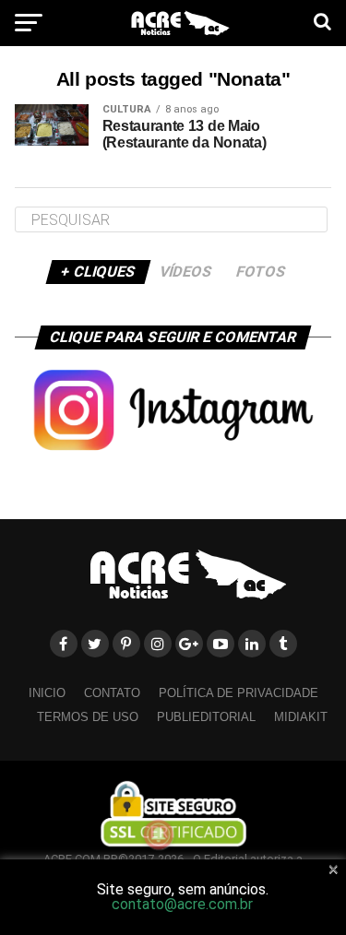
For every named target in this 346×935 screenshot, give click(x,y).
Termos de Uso (87, 717)
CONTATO (112, 693)
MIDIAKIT (301, 717)
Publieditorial (206, 717)
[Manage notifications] (158, 834)
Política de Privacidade (238, 693)
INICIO (47, 693)
